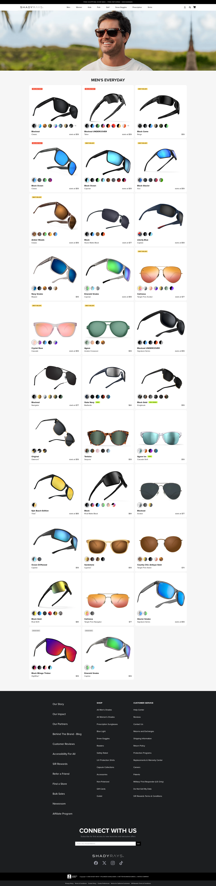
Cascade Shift (142, 459)
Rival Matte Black (91, 513)
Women (79, 7)
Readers (100, 745)
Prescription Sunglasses (107, 724)
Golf (107, 7)
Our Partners (60, 724)
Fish (98, 7)
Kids (89, 7)
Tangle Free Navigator (93, 622)
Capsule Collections (105, 767)
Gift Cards (101, 788)
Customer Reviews (64, 744)
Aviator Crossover (91, 351)
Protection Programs (142, 752)
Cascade (35, 351)
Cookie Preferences (104, 883)
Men (68, 7)
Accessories (102, 774)
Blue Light (101, 731)
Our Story (58, 704)
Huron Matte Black (91, 242)
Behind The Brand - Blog (67, 734)
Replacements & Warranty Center (148, 760)
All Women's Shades (106, 717)
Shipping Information (142, 738)
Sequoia (87, 459)
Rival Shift (35, 622)
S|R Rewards (60, 764)
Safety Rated (102, 752)
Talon (86, 134)
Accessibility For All (64, 754)
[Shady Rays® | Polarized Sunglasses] (31, 7)
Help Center (138, 709)
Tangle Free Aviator (145, 297)
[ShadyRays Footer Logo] (108, 856)
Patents (136, 774)
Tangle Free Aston (144, 567)
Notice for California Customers (120, 883)
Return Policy (139, 745)
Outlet (99, 796)
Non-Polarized (103, 781)
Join (138, 844)
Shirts (150, 7)
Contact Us (138, 724)
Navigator (35, 405)
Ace (138, 188)
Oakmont (35, 459)
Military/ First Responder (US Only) (148, 781)
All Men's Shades (104, 709)
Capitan (140, 242)
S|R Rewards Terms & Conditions (147, 796)
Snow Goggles (121, 7)
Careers (136, 767)
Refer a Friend (61, 774)
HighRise (35, 676)
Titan (34, 513)
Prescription (137, 7)
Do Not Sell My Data (142, 788)
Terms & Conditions (81, 883)
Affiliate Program (62, 813)
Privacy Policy (69, 883)
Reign (139, 134)
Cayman (87, 188)
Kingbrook (141, 405)
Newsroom (59, 803)
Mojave (34, 297)
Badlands (88, 405)
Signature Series (143, 351)
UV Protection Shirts (106, 760)
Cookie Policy (92, 883)
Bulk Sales (59, 794)
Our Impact (59, 714)
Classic (34, 134)
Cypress (87, 567)
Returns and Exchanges (143, 731)
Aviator (140, 513)
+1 (75, 125)
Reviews (137, 717)
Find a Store (60, 784)
